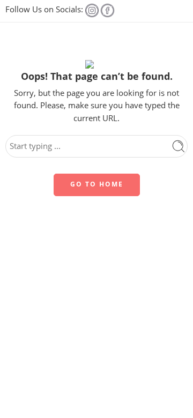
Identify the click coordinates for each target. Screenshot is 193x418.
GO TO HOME (96, 184)
